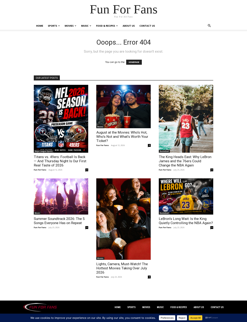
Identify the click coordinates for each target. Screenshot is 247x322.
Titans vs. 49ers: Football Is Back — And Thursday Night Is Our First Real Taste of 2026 (60, 161)
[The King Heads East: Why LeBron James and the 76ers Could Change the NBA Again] (186, 119)
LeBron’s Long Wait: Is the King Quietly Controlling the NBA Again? (186, 221)
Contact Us (147, 25)
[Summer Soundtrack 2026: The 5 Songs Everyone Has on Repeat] (61, 196)
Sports (52, 25)
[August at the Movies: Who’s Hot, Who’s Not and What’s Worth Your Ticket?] (123, 106)
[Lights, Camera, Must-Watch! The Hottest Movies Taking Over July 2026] (123, 219)
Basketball (164, 151)
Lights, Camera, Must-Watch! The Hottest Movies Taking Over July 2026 (122, 268)
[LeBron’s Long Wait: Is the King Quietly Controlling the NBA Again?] (186, 196)
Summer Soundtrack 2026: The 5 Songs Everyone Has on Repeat (59, 221)
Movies (69, 25)
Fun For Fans (40, 169)
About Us (129, 25)
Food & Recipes (105, 25)
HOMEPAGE (134, 62)
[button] (209, 26)
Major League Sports (44, 151)
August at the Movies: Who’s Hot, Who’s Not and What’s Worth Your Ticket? (122, 136)
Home (39, 25)
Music (85, 25)
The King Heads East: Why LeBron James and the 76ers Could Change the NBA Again (185, 161)
